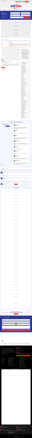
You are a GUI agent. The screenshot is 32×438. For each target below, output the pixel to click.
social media (23, 108)
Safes (23, 96)
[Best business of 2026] (16, 36)
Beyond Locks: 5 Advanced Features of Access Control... (25, 56)
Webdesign (23, 115)
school (23, 99)
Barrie (20, 343)
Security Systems (24, 102)
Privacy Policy (16, 435)
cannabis (23, 67)
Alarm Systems (23, 66)
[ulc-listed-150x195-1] (16, 371)
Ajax (11, 343)
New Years (23, 92)
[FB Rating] (16, 29)
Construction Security (24, 71)
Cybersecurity (6, 62)
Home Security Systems (11, 358)
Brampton (27, 343)
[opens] (16, 408)
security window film (24, 104)
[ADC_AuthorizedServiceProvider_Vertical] (16, 374)
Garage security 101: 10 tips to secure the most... (25, 55)
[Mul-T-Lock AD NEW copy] (16, 400)
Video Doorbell (10, 361)
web (22, 113)
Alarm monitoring (24, 65)
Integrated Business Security (22, 358)
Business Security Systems (22, 359)
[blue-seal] (16, 26)
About (2, 358)
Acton (9, 343)
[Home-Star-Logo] (16, 22)
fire (22, 75)
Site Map (3, 363)
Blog (2, 361)
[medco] (16, 404)
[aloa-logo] (16, 419)
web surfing (23, 114)
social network (23, 109)
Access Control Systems (22, 362)
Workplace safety (24, 117)
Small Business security (24, 107)
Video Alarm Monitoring (24, 112)
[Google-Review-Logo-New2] (16, 32)
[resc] (16, 397)
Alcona (14, 343)
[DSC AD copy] (16, 385)
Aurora (17, 343)
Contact (27, 1)
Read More (3, 67)
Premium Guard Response (11, 364)
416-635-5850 (24, 430)
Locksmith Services (10, 359)
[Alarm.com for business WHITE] (16, 378)
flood (22, 76)
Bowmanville (23, 343)
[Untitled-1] (16, 422)
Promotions (3, 359)
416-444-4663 (10, 430)
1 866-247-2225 (19, 430)
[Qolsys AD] (16, 389)
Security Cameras (10, 360)
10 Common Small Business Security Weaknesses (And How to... (26, 52)
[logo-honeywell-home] (16, 393)
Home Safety (23, 82)
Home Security (23, 83)
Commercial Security (24, 70)
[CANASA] (16, 411)
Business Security (21, 357)
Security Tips (23, 103)
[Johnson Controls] (16, 382)
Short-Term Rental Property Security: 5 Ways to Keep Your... (25, 58)
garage (23, 77)
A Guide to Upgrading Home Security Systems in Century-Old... (25, 53)
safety (23, 98)
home (23, 80)
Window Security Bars (11, 362)
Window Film (9, 363)
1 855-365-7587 (3, 427)
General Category (24, 78)
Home (2, 39)
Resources (5, 39)
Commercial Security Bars (22, 363)
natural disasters (24, 91)
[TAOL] (16, 415)
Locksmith (23, 88)
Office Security (23, 93)
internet (23, 86)
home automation (24, 81)
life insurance (23, 87)
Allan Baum (3, 62)
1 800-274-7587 (3, 430)
